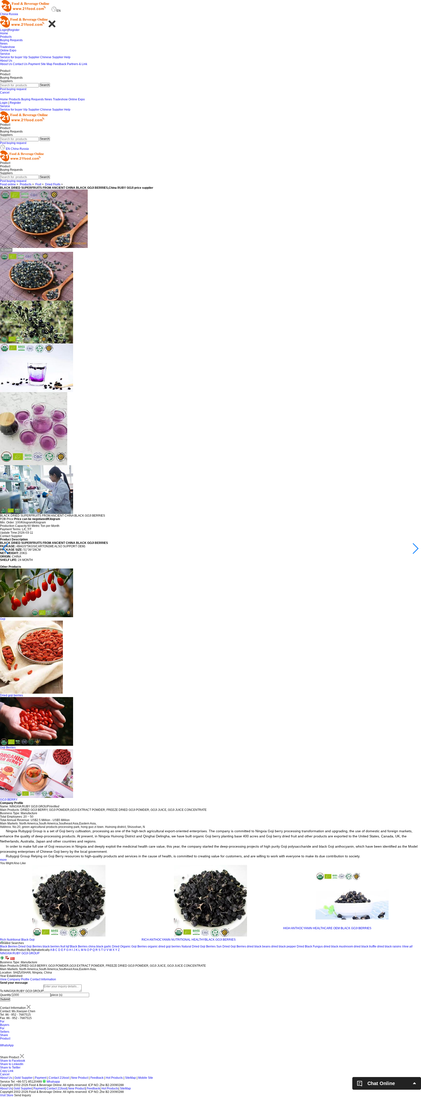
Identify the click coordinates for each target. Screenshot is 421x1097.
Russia (13, 14)
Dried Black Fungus (310, 946)
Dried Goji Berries (30, 946)
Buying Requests (11, 40)
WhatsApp (7, 1045)
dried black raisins (389, 946)
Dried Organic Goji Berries (129, 946)
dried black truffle (365, 946)
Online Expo (8, 50)
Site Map (46, 64)
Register (13, 30)
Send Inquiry (22, 1095)
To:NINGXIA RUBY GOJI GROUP (21, 991)
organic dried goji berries (164, 946)
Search (44, 85)
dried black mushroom (338, 946)
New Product (79, 1077)
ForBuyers (4, 1023)
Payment (34, 64)
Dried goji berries (11, 695)
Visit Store (6, 1095)
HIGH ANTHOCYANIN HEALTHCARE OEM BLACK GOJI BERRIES (186, 928)
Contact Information (43, 979)
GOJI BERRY (9, 799)
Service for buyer (11, 57)
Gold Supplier (23, 1077)
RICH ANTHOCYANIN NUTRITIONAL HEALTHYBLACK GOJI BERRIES (47, 939)
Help (67, 57)
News (4, 43)
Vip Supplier (31, 57)
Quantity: (6, 995)
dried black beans (258, 946)
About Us (6, 60)
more (3, 859)
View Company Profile (14, 979)
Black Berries (9, 946)
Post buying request (13, 89)
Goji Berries (8, 747)
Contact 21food (59, 1077)
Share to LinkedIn (11, 1064)
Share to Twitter (10, 1067)
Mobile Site (145, 1077)
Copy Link (6, 1071)
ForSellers (4, 1030)
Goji (2, 619)
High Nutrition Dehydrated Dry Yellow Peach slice (316, 939)
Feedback (59, 64)
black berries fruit (54, 946)
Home (4, 33)
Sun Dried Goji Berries (231, 946)
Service (5, 54)
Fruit (38, 184)
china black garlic (99, 946)
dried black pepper (283, 946)
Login (4, 30)
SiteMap (130, 1077)
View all (407, 946)
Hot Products (114, 1077)
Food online (8, 184)
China (4, 14)
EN (8, 149)
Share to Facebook (12, 1060)
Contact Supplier (11, 536)
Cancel (5, 92)
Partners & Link (77, 64)
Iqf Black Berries (76, 946)
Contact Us (20, 64)
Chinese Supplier (51, 57)
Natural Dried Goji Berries (199, 946)
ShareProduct (5, 1036)
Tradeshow (7, 47)
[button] (5, 548)
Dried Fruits (52, 184)
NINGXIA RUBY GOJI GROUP (19, 953)
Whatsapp (53, 1081)
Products (6, 36)
